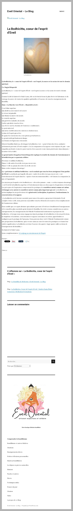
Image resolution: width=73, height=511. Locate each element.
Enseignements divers (14, 452)
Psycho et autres (13, 474)
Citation (10, 491)
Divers (9, 478)
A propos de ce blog (14, 500)
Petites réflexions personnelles (17, 456)
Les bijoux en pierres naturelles (18, 465)
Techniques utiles (13, 482)
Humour (10, 469)
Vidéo (9, 496)
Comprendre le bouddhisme (17, 439)
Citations (10, 448)
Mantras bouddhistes (14, 461)
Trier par (10, 366)
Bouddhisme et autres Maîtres (17, 443)
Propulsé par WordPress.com (30, 505)
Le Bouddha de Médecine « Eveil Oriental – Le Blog (28, 281)
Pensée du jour (12, 487)
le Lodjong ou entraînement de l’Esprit (32, 233)
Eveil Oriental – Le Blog (20, 11)
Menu (62, 11)
